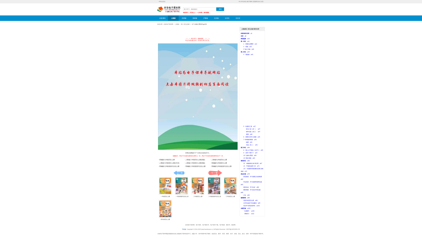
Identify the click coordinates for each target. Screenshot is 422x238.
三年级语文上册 (230, 196)
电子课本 (249, 1)
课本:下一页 (215, 173)
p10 (245, 38)
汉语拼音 (255, 1)
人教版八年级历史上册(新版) (195, 160)
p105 (245, 208)
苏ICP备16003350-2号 (233, 229)
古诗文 (227, 18)
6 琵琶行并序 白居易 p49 (250, 137)
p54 (245, 147)
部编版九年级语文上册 (219, 163)
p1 (246, 33)
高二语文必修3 (185, 24)
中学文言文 (162, 1)
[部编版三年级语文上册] (230, 186)
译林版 (195, 18)
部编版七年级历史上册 (167, 160)
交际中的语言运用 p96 (249, 200)
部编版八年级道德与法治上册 (196, 166)
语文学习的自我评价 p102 (250, 205)
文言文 (238, 18)
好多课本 (162, 18)
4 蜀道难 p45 (247, 54)
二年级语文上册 (197, 196)
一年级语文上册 (165, 196)
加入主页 (260, 1)
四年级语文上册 (165, 219)
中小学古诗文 (243, 1)
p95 (245, 198)
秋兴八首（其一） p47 (250, 129)
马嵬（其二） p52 (249, 145)
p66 (245, 161)
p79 (245, 174)
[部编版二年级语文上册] (198, 186)
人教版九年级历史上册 (219, 160)
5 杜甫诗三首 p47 (248, 126)
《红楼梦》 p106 (247, 211)
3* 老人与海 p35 (247, 49)
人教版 (173, 18)
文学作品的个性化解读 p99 (250, 203)
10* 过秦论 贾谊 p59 (248, 155)
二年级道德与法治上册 (214, 196)
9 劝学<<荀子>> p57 (249, 153)
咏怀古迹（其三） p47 (250, 131)
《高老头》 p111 (247, 213)
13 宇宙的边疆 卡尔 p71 (250, 166)
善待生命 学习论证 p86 (250, 187)
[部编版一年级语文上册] (165, 186)
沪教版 (205, 18)
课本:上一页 (179, 173)
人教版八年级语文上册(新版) (195, 163)
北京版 (216, 18)
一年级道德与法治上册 (182, 196)
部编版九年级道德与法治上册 (222, 166)
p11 (245, 41)
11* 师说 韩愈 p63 (248, 158)
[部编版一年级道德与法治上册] (182, 186)
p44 (245, 52)
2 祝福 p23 (246, 46)
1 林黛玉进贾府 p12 (249, 44)
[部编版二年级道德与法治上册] (214, 186)
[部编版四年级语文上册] (165, 208)
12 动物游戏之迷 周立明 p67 (251, 163)
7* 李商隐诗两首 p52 (249, 139)
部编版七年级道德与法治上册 (169, 166)
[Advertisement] (198, 32)
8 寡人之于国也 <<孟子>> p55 (252, 150)
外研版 (184, 18)
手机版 (184, 229)
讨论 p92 (245, 195)
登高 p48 (246, 134)
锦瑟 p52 (246, 142)
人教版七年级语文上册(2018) (169, 163)
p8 (243, 36)
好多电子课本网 (168, 9)
